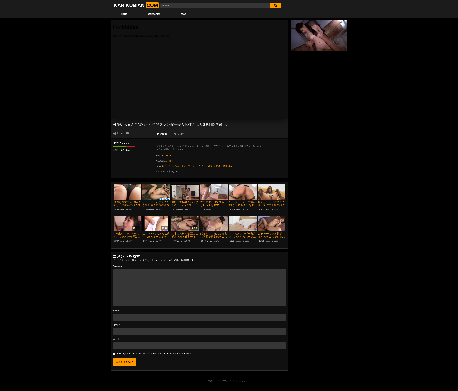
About (164, 133)
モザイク (202, 166)
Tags (183, 14)
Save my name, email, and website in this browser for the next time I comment (153, 353)
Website (117, 339)
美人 (230, 166)
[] (275, 5)
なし (195, 166)
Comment (118, 266)
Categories (153, 14)
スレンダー (186, 166)
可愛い (211, 166)
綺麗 (225, 166)
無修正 (219, 166)
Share (180, 133)
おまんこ (166, 166)
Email (116, 325)
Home (124, 14)
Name (116, 310)
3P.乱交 (169, 161)
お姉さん (176, 166)
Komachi (166, 155)
